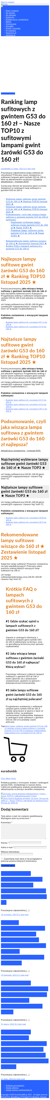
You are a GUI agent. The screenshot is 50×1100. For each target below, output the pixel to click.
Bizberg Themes (40, 1097)
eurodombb (6, 169)
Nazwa (5, 843)
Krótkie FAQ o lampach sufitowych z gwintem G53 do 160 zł (24, 247)
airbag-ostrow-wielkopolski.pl (19, 1090)
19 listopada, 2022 (9, 975)
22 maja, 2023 (7, 1079)
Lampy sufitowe (8, 93)
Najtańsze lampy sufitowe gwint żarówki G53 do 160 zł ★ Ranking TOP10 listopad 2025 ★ (26, 209)
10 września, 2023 (9, 915)
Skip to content (7, 2)
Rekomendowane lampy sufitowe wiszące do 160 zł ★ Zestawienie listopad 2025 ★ (26, 242)
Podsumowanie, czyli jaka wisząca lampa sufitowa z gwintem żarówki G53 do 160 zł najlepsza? (27, 217)
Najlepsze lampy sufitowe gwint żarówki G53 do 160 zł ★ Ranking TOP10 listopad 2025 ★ (26, 201)
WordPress (15, 1097)
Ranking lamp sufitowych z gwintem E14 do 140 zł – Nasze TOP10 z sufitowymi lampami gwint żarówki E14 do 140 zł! (25, 1049)
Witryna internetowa (10, 852)
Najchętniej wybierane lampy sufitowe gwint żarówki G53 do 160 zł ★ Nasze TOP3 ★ (29, 225)
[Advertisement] (25, 65)
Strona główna (12, 1088)
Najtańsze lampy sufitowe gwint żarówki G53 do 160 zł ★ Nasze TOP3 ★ (27, 233)
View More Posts (8, 778)
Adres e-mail (7, 847)
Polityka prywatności (15, 1085)
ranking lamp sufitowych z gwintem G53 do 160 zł (25, 732)
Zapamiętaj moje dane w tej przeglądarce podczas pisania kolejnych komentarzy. (21, 860)
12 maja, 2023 (17, 169)
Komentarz (6, 822)
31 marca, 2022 (8, 1024)
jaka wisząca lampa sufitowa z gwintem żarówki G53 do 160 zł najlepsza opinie (25, 729)
